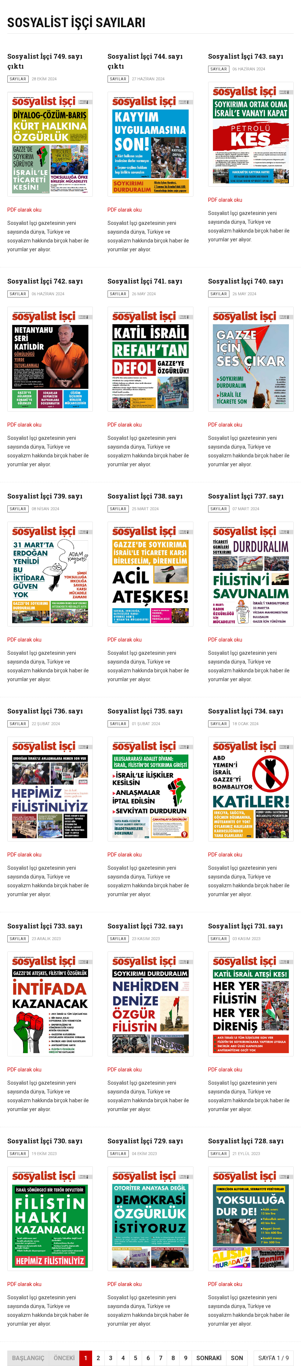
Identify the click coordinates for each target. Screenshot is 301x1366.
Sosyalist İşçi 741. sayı (145, 281)
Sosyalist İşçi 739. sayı (45, 496)
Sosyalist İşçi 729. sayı (145, 1140)
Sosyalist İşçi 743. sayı (245, 56)
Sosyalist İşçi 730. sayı (45, 1140)
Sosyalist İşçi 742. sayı (45, 281)
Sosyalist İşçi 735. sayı (145, 710)
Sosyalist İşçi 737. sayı (246, 496)
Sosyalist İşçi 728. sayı (246, 1140)
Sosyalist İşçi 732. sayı (145, 925)
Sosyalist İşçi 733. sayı (45, 925)
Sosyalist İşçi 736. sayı (45, 710)
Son (237, 1358)
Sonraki (209, 1358)
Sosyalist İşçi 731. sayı (245, 925)
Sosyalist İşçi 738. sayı (145, 496)
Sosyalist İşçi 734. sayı (245, 710)
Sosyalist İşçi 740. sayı (245, 281)
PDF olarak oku (24, 210)
